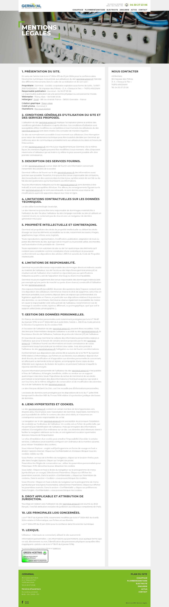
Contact (143, 10)
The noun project (42, 109)
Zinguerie (124, 10)
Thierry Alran (47, 103)
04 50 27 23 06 (138, 4)
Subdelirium (57, 548)
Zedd (36, 99)
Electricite (112, 10)
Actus (134, 10)
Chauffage (77, 10)
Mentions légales (142, 603)
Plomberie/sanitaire (95, 10)
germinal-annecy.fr (84, 79)
